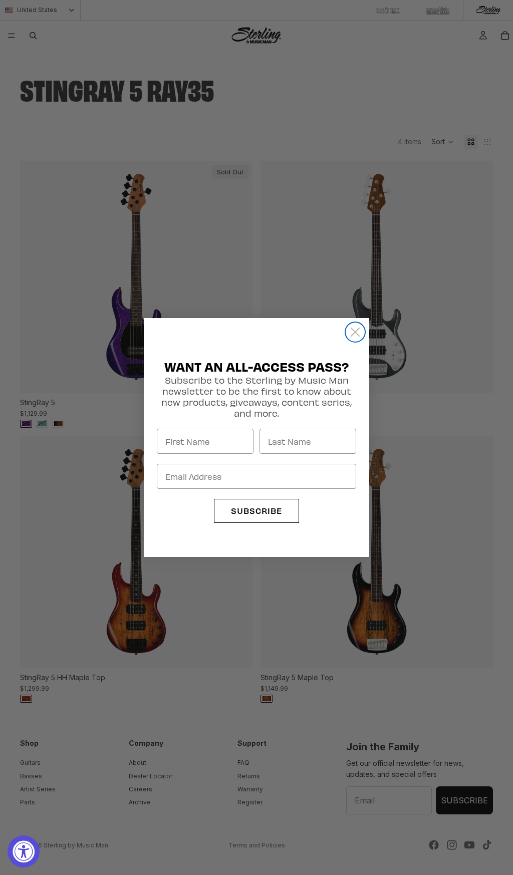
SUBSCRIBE (256, 510)
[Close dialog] (355, 332)
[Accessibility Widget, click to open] (24, 851)
